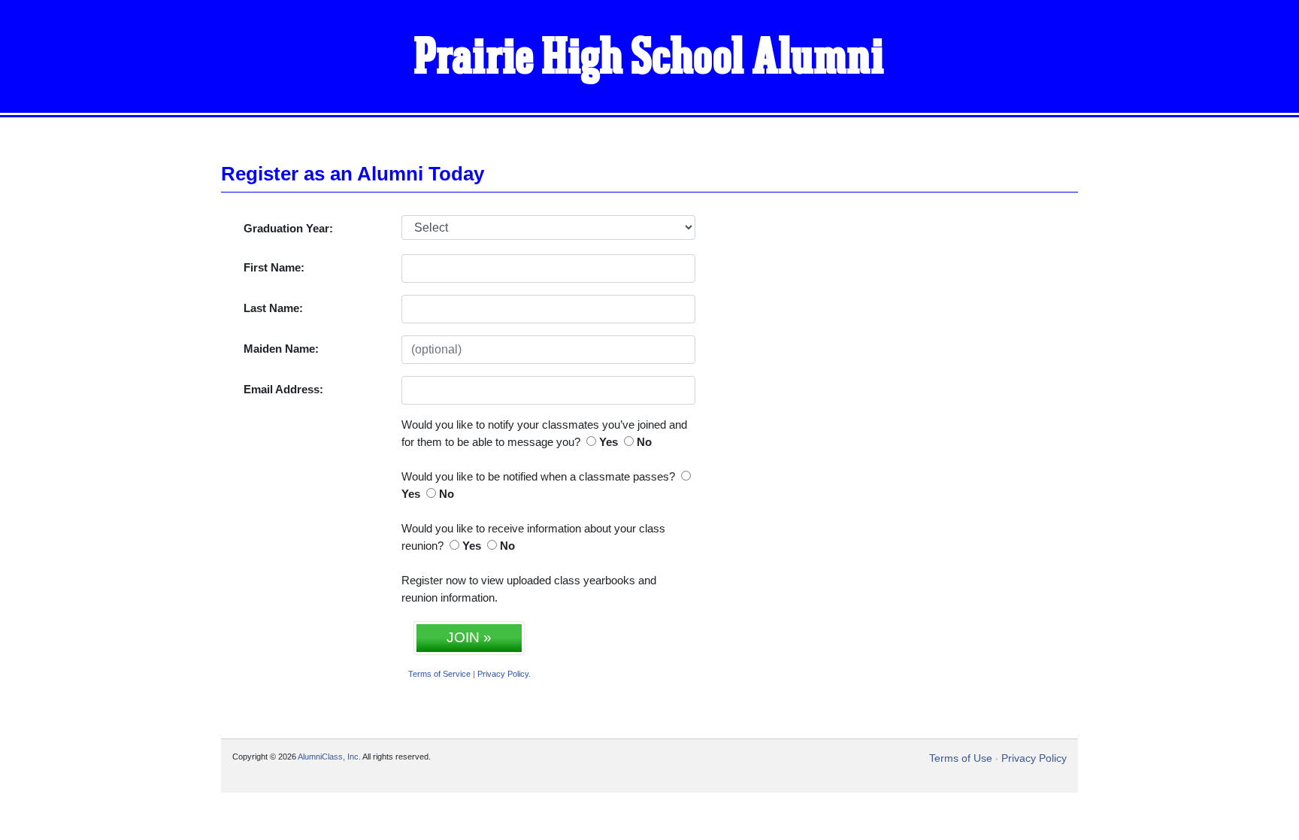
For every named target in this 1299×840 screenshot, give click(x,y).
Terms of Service (439, 673)
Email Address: (283, 389)
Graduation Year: (288, 228)
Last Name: (273, 308)
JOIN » (469, 637)
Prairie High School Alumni (649, 58)
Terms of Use (960, 758)
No (644, 441)
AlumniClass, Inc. (329, 756)
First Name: (274, 267)
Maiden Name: (281, 348)
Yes (608, 441)
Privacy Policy (502, 673)
